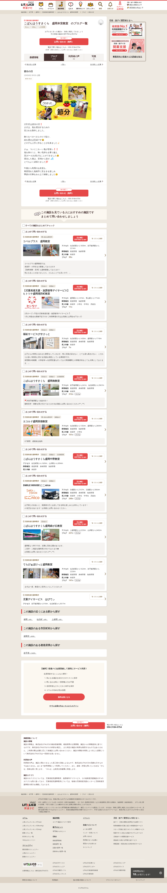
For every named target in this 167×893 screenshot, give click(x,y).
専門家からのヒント (59, 831)
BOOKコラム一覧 (28, 837)
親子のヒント (58, 827)
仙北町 (41, 619)
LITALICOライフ (118, 867)
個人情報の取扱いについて (82, 880)
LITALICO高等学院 (119, 870)
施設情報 (56, 818)
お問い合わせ (87, 836)
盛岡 (27, 619)
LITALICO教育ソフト (59, 870)
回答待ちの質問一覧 (59, 851)
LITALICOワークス (59, 863)
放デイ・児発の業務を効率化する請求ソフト (128, 822)
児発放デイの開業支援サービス (123, 837)
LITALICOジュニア (59, 867)
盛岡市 (29, 636)
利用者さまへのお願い (90, 840)
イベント (86, 818)
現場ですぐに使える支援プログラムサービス (128, 833)
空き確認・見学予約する (80, 238)
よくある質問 (87, 829)
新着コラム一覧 (27, 833)
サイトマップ (87, 847)
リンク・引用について (90, 833)
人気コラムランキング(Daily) (31, 829)
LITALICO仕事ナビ (89, 863)
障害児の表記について (29, 880)
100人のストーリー (28, 840)
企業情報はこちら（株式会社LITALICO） (35, 871)
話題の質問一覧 (58, 848)
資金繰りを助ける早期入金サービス (125, 840)
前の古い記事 (31, 64)
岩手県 (29, 653)
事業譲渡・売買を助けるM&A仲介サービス (127, 844)
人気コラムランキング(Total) (31, 822)
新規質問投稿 (57, 840)
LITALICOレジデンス (59, 874)
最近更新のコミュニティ (30, 849)
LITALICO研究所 (88, 874)
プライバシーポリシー (113, 880)
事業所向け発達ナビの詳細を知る (127, 56)
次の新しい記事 (95, 64)
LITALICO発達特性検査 (90, 870)
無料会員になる (64, 697)
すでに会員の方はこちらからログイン (63, 706)
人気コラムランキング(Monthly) (33, 826)
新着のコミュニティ (29, 857)
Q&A (55, 836)
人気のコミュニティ (29, 853)
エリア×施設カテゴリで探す (62, 822)
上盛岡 (56, 619)
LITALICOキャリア (119, 863)
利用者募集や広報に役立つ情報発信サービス (128, 826)
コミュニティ (27, 845)
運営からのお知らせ (89, 843)
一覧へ (63, 64)
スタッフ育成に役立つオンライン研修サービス (128, 829)
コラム (25, 818)
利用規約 (55, 880)
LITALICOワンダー (89, 867)
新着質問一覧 (57, 844)
